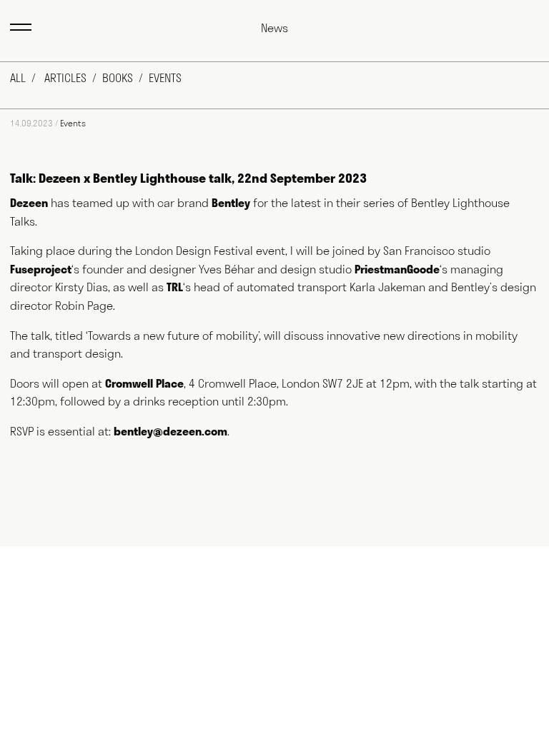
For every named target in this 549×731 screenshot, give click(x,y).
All (18, 78)
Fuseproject (40, 269)
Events (165, 78)
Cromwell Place (144, 383)
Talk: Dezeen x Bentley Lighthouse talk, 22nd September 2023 (188, 178)
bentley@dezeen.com (170, 431)
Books (117, 78)
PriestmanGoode (397, 269)
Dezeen (29, 203)
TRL (175, 287)
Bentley (231, 203)
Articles (65, 78)
